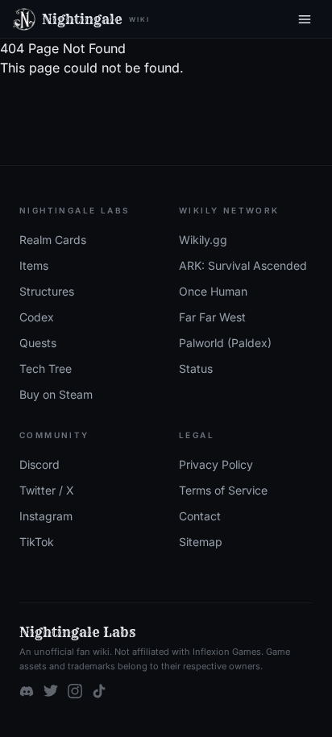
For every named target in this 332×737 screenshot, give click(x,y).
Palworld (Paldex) (225, 343)
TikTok (36, 542)
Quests (37, 343)
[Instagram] (75, 691)
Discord (39, 464)
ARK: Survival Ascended (243, 265)
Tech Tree (45, 368)
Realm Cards (52, 239)
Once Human (213, 291)
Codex (36, 317)
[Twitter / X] (51, 691)
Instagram (46, 516)
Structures (46, 291)
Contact (200, 516)
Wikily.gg (203, 239)
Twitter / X (46, 490)
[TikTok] (99, 691)
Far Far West (212, 317)
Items (33, 265)
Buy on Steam (56, 394)
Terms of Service (223, 490)
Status (196, 368)
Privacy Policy (216, 464)
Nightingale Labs (77, 632)
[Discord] (26, 691)
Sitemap (200, 542)
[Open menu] (304, 19)
